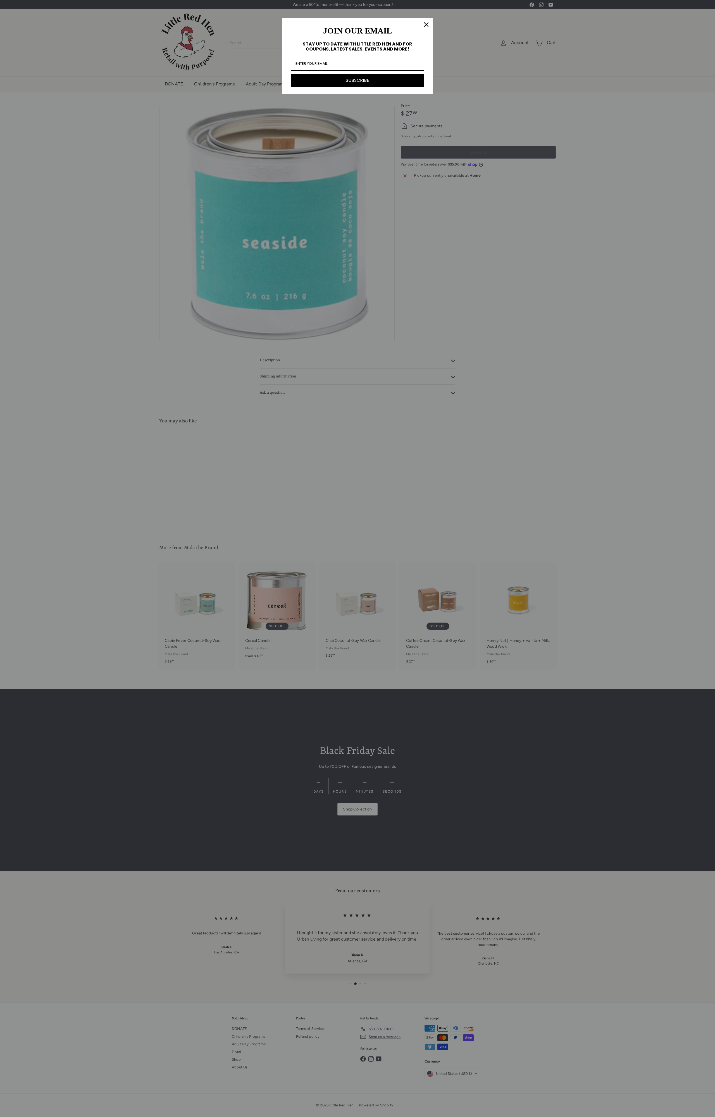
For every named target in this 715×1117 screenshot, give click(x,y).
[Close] (426, 24)
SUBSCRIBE (357, 80)
